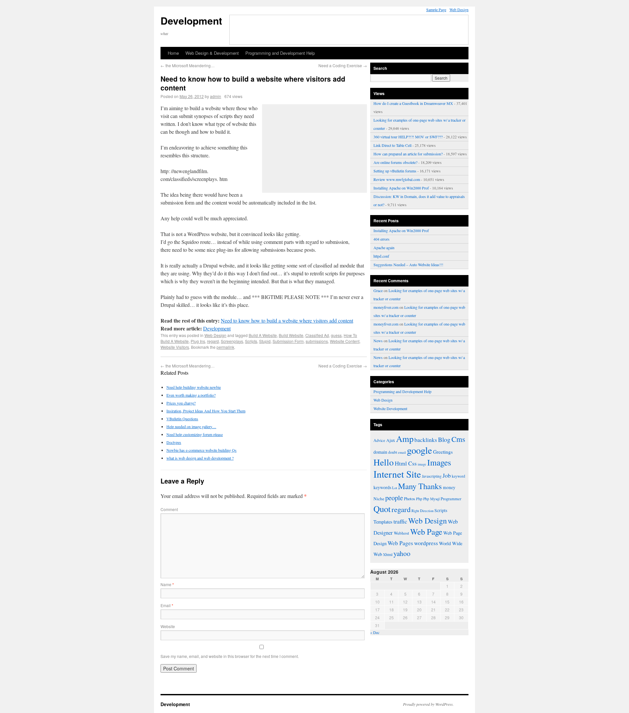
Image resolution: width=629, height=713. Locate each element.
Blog (444, 439)
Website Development (390, 408)
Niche (378, 499)
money (449, 487)
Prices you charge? (181, 403)
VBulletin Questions (182, 418)
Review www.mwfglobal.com (396, 179)
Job (447, 475)
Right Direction (422, 510)
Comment (169, 509)
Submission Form (288, 341)
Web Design (458, 9)
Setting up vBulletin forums (394, 170)
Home (173, 53)
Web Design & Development (212, 53)
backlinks (425, 440)
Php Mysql (431, 498)
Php (419, 498)
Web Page (426, 531)
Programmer (451, 499)
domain (380, 452)
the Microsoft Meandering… (188, 65)
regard (213, 341)
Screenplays (232, 341)
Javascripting (432, 476)
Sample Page (436, 9)
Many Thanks (420, 486)
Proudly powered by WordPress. (428, 704)
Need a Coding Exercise (342, 65)
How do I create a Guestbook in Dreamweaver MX (413, 103)
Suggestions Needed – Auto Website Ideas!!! (408, 264)
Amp (404, 439)
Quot (382, 508)
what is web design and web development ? (200, 458)
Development (191, 20)
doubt (392, 452)
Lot (394, 487)
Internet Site (397, 473)
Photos (409, 499)
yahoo (401, 553)
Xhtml (387, 554)
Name (167, 584)
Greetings (443, 451)
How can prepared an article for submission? (408, 153)
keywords (382, 487)
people (394, 497)
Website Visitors (175, 347)
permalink (225, 347)
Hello (383, 462)
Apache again (383, 247)
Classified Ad (317, 335)
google (419, 450)
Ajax (390, 440)
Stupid (265, 341)
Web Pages (400, 543)
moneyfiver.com (385, 307)
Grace (378, 290)
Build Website (291, 335)
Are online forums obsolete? (395, 162)
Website (168, 626)
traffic (400, 521)
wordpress (426, 543)
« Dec (374, 632)
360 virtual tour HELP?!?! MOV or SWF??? (408, 136)
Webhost (401, 533)
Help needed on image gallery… (191, 426)
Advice (379, 440)
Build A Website (263, 335)
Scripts (251, 341)
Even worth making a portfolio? (191, 395)
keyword (458, 476)
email (402, 452)
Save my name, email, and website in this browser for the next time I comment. (230, 656)
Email (167, 605)
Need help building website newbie (193, 387)
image (422, 464)
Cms (458, 439)
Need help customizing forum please (194, 434)
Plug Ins (198, 341)
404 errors (381, 239)
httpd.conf (381, 256)
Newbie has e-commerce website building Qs (201, 450)
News (378, 340)
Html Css (406, 463)
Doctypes (173, 442)
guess (336, 335)
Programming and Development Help (280, 53)
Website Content (344, 341)
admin (215, 96)
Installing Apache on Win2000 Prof (401, 187)
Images (439, 462)
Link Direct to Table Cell (392, 145)
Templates (382, 522)
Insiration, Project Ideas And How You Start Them (205, 410)
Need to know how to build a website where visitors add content (287, 320)
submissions (317, 341)
